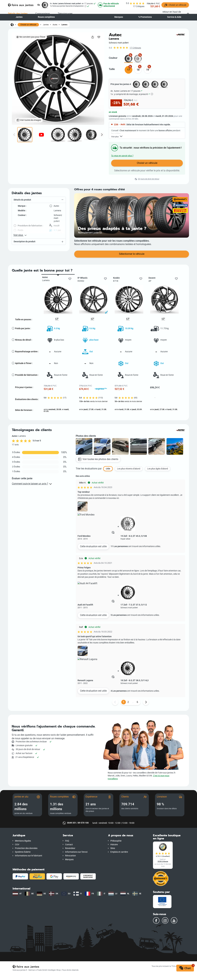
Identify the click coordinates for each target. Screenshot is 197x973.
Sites (112, 848)
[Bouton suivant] (146, 702)
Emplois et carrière (119, 852)
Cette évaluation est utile (93, 546)
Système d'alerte (22, 852)
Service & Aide (174, 17)
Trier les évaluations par (89, 468)
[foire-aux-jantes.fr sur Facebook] (156, 920)
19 (147, 69)
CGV (17, 844)
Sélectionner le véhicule (131, 253)
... (133, 702)
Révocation (70, 855)
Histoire (114, 844)
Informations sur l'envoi (76, 852)
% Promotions (145, 17)
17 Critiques (135, 48)
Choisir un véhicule (28, 25)
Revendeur (70, 848)
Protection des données (26, 848)
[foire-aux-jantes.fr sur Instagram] (165, 920)
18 (138, 69)
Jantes (19, 17)
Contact (69, 844)
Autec (55, 25)
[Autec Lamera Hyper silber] (138, 58)
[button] (39, 200)
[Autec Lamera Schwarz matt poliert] (128, 58)
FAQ (67, 841)
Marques (118, 17)
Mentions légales (23, 841)
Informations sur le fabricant (28, 855)
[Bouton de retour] (115, 702)
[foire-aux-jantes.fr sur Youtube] (174, 920)
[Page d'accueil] (12, 24)
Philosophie (115, 841)
